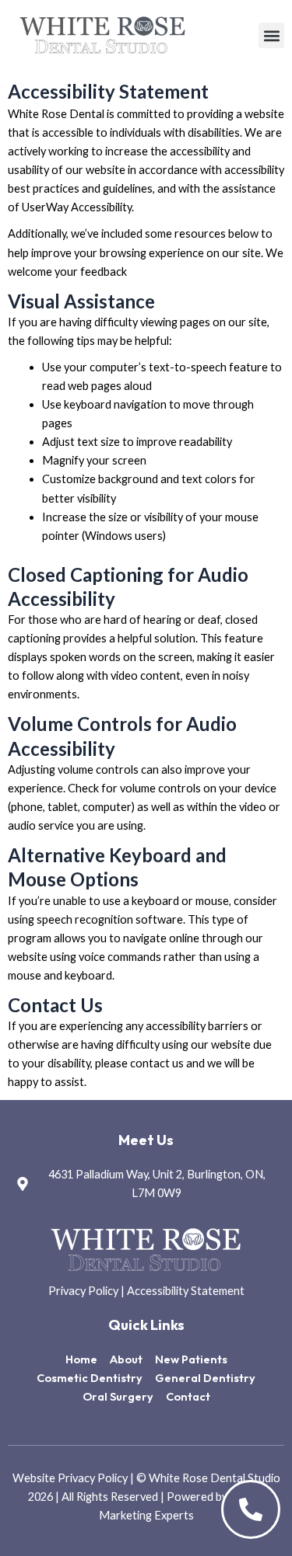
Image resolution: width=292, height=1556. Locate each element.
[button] (271, 35)
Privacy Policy (83, 1290)
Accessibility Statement (186, 1290)
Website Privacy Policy (71, 1478)
